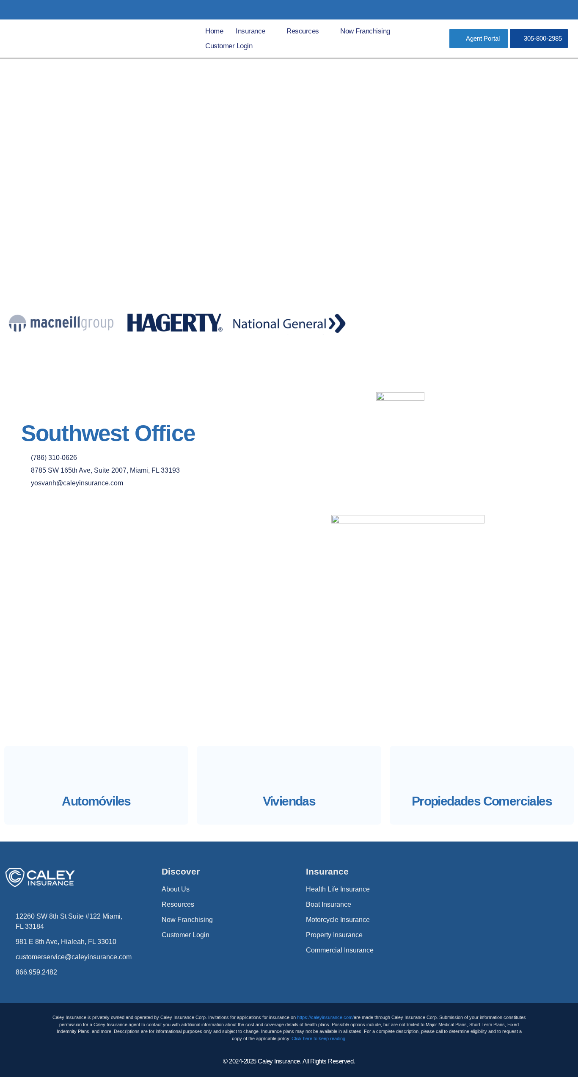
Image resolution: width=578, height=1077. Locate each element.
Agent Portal (483, 38)
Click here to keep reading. (319, 1038)
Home (214, 31)
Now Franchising (365, 31)
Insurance (250, 31)
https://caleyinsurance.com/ (325, 1017)
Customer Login (228, 46)
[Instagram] (562, 9)
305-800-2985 (543, 38)
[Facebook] (545, 9)
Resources (302, 31)
